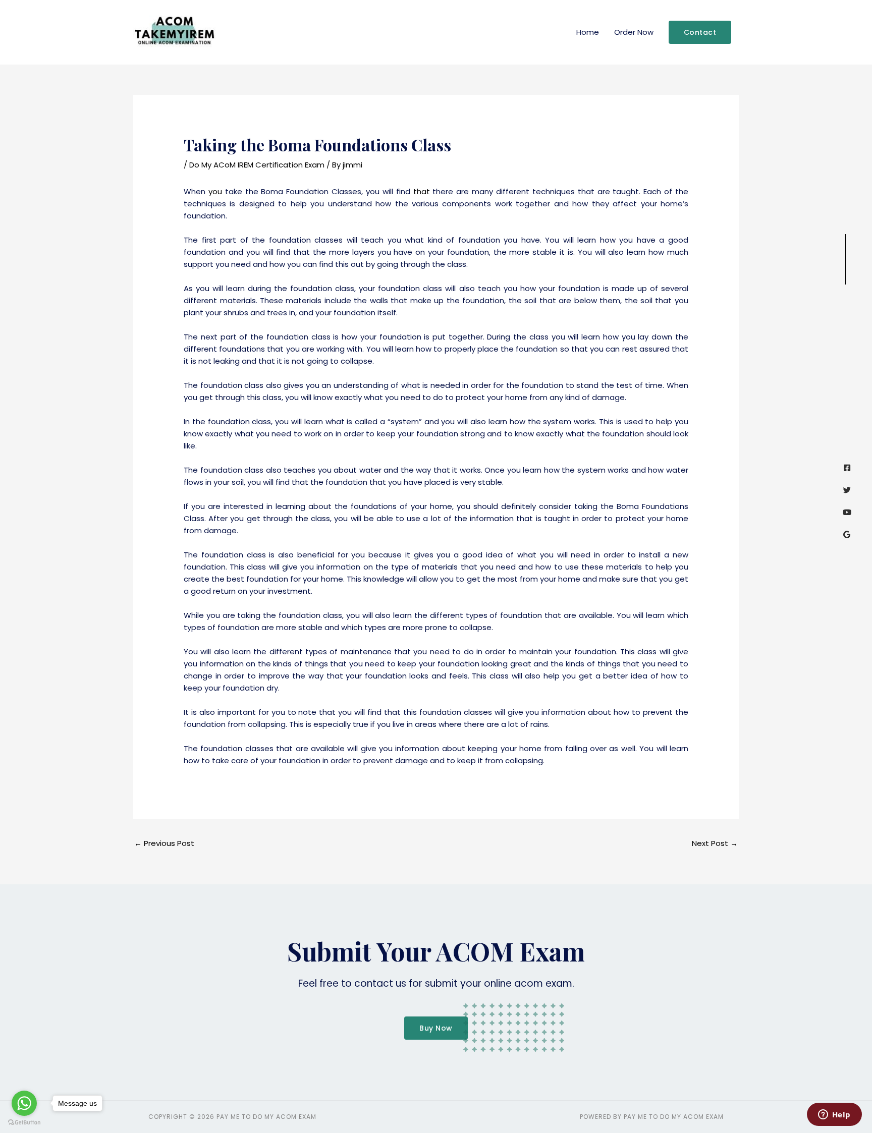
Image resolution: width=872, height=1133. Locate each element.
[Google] (847, 534)
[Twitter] (847, 490)
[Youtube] (847, 512)
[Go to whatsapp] (24, 1103)
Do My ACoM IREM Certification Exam (256, 164)
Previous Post (164, 843)
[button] (700, 32)
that (421, 191)
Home (587, 32)
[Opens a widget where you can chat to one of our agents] (834, 1115)
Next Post (715, 843)
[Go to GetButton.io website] (24, 1122)
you (215, 191)
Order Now (633, 32)
